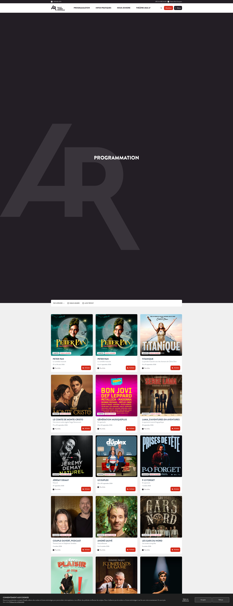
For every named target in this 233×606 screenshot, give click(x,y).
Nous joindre (123, 8)
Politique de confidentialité (16, 602)
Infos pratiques (103, 8)
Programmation (82, 8)
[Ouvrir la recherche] (161, 8)
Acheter (87, 368)
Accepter (203, 600)
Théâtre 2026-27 (143, 8)
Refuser (221, 600)
